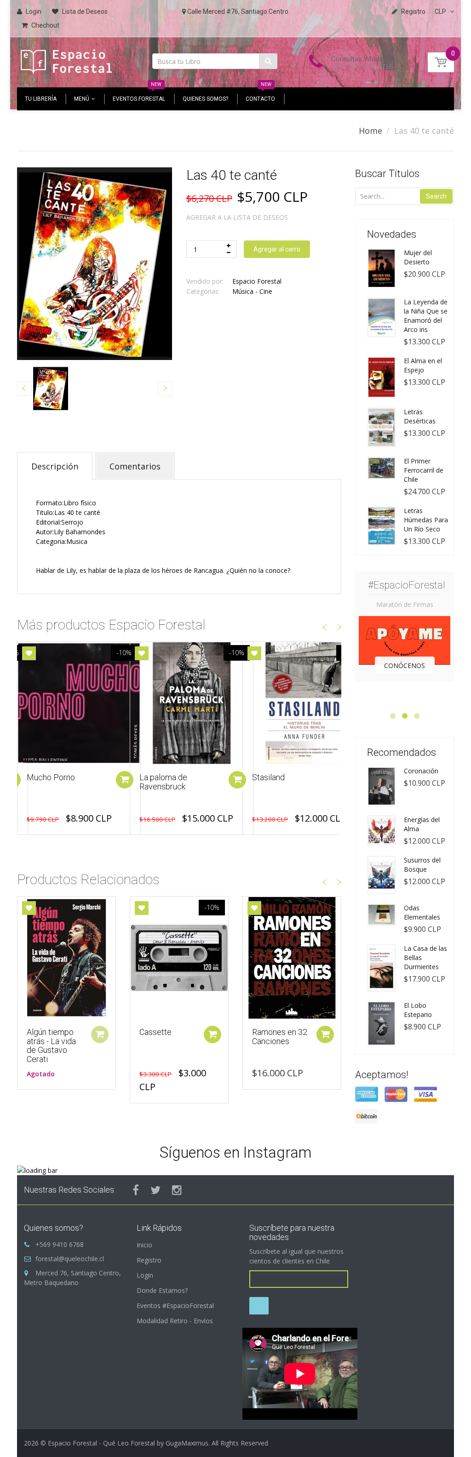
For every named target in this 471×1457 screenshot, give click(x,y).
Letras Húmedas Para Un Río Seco (426, 519)
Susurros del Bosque (422, 865)
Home (370, 130)
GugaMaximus (187, 1443)
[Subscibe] (259, 1305)
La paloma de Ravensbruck (51, 781)
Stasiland (155, 777)
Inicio (144, 1244)
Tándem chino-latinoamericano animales (280, 786)
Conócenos (404, 665)
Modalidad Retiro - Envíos (175, 1320)
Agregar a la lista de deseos (237, 217)
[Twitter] (155, 1190)
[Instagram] (177, 1190)
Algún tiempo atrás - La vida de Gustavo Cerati (51, 1045)
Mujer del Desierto (418, 257)
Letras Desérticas (420, 416)
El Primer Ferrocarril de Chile (423, 470)
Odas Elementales (422, 912)
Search (436, 196)
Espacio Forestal (256, 281)
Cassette (155, 1032)
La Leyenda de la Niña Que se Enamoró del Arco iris (426, 315)
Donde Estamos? (162, 1290)
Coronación (421, 770)
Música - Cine (252, 291)
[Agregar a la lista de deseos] (29, 653)
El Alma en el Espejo (423, 365)
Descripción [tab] (54, 466)
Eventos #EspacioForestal (175, 1305)
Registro (149, 1260)
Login (145, 1275)
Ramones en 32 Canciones (279, 1036)
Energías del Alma (422, 824)
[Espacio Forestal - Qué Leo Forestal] (66, 59)
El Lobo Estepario (418, 1010)
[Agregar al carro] (124, 779)
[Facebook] (135, 1190)
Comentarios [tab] (135, 466)
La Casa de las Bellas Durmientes (425, 957)
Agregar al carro (276, 249)
